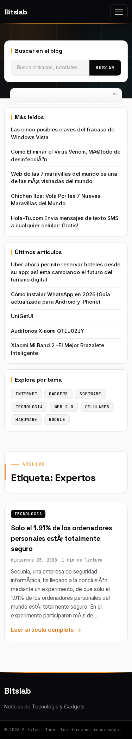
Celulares (97, 406)
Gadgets (58, 393)
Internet (26, 393)
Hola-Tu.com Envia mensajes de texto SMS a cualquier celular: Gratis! (64, 222)
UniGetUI (22, 316)
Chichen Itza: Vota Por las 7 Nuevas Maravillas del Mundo (55, 200)
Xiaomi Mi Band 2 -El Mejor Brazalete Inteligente (57, 349)
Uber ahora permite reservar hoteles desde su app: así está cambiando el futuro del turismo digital (65, 272)
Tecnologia (28, 513)
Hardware (26, 419)
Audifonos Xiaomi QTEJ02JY (47, 331)
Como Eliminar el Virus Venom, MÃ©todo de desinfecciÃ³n (65, 155)
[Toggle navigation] (119, 11)
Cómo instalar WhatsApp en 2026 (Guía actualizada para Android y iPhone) (60, 298)
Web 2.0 (64, 406)
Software (90, 393)
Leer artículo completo (42, 629)
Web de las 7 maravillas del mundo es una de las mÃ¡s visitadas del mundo (64, 177)
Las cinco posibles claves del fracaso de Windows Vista (62, 133)
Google (57, 419)
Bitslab (15, 12)
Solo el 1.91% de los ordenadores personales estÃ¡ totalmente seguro (61, 538)
